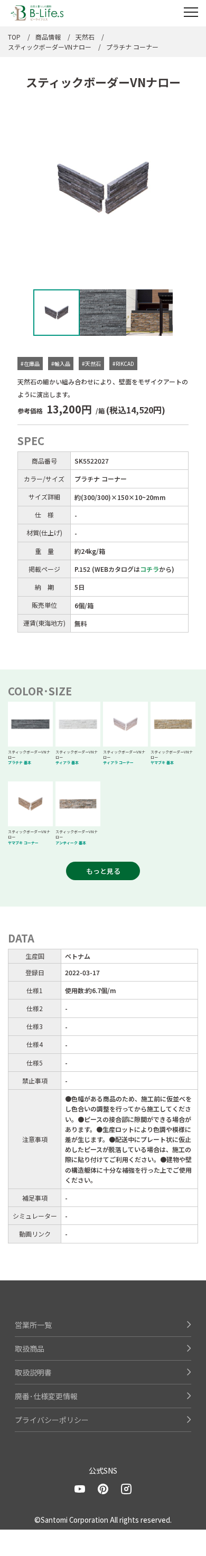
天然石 (85, 36)
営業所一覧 (33, 1324)
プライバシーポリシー (52, 1419)
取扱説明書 (33, 1372)
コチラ (149, 568)
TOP (14, 36)
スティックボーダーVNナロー (49, 46)
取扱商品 (29, 1348)
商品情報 (48, 36)
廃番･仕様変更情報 (46, 1396)
